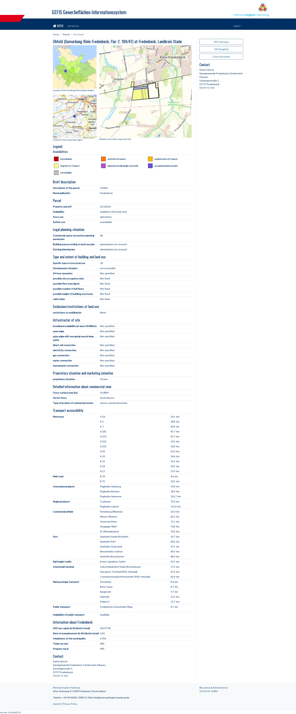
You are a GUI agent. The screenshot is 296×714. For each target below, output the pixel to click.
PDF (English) (221, 49)
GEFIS (59, 25)
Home (56, 34)
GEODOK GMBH (208, 691)
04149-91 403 (60, 675)
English (236, 26)
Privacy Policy (70, 703)
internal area (73, 26)
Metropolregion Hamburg (66, 687)
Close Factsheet (221, 56)
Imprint (57, 703)
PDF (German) (221, 41)
